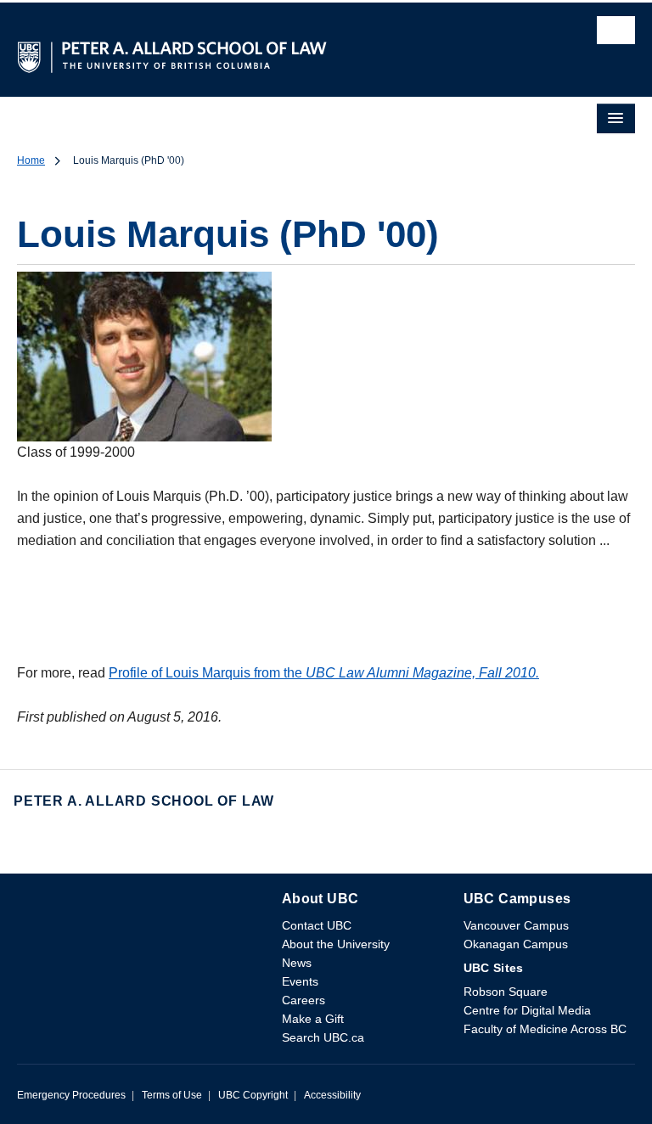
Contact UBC (316, 925)
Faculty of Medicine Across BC (545, 1029)
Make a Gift (313, 1019)
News (297, 962)
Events (300, 981)
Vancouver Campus (516, 925)
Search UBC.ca (323, 1037)
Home (31, 160)
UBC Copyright (253, 1095)
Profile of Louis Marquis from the (324, 673)
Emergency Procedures (71, 1095)
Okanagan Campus (516, 944)
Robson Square (506, 991)
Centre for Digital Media (527, 1010)
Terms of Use (172, 1095)
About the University (336, 944)
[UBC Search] (616, 34)
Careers (303, 1000)
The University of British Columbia (233, 48)
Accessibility (332, 1095)
